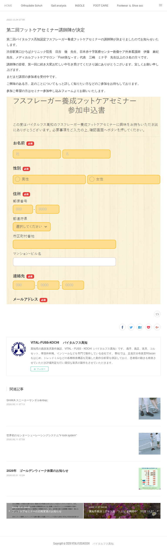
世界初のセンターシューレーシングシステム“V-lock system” (42, 435)
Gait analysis (58, 5)
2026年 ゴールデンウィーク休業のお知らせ (37, 470)
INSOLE (80, 5)
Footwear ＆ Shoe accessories (130, 5)
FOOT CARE (100, 5)
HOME (8, 5)
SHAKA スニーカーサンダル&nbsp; (27, 400)
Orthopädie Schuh (31, 5)
